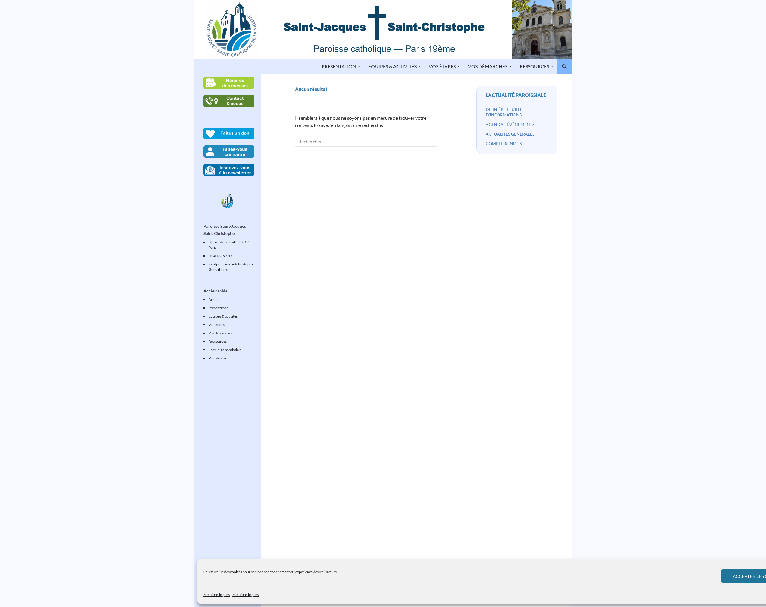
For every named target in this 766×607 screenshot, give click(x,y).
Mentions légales (216, 594)
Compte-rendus (504, 143)
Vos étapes (442, 66)
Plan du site (217, 358)
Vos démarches (487, 66)
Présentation (339, 66)
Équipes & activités (392, 66)
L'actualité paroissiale (516, 95)
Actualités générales (510, 133)
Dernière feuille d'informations (504, 112)
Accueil (214, 299)
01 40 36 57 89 (220, 256)
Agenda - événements (510, 124)
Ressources (534, 66)
